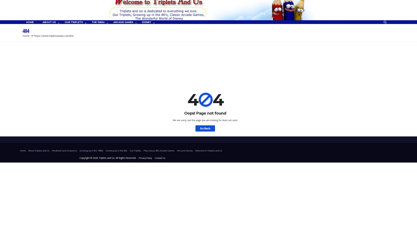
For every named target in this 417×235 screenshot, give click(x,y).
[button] (385, 22)
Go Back (205, 128)
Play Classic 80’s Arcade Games (159, 150)
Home (25, 35)
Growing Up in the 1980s (91, 150)
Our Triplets (135, 150)
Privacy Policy (145, 158)
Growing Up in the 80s (116, 150)
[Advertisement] (208, 66)
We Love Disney (185, 150)
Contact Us (160, 158)
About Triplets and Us (39, 150)
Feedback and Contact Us (64, 150)
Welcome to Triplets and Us (208, 150)
